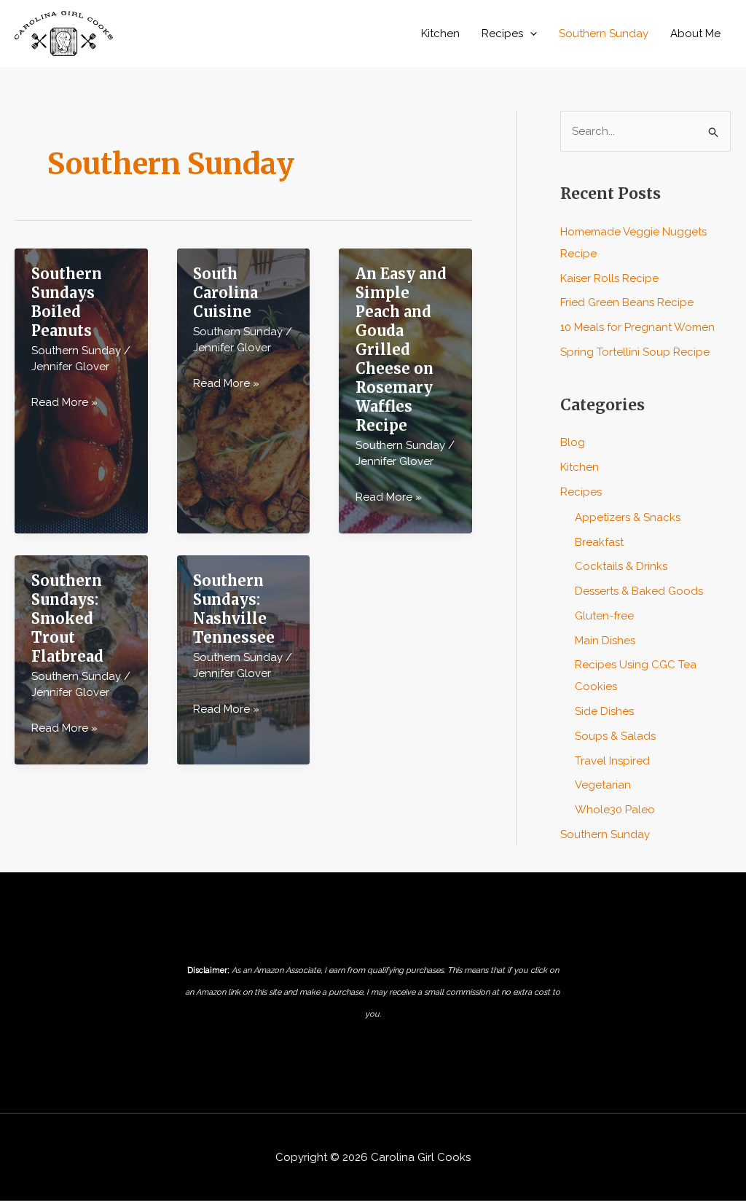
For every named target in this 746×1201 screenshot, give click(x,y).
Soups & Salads (615, 736)
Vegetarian (603, 784)
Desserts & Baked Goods (639, 591)
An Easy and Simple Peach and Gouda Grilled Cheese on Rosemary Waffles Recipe (401, 349)
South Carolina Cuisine (225, 293)
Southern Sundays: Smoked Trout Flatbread (67, 618)
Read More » (64, 404)
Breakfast (599, 542)
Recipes (502, 33)
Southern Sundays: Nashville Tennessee (234, 608)
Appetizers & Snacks (627, 517)
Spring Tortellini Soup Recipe (635, 352)
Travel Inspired (612, 760)
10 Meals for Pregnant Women (637, 327)
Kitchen (440, 33)
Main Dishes (605, 640)
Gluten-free (604, 615)
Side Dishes (604, 711)
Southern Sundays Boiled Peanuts (66, 302)
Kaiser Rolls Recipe (609, 278)
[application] (530, 33)
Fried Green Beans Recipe (627, 302)
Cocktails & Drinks (621, 566)
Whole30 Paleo (615, 809)
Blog (572, 442)
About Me (695, 33)
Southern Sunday (603, 33)
